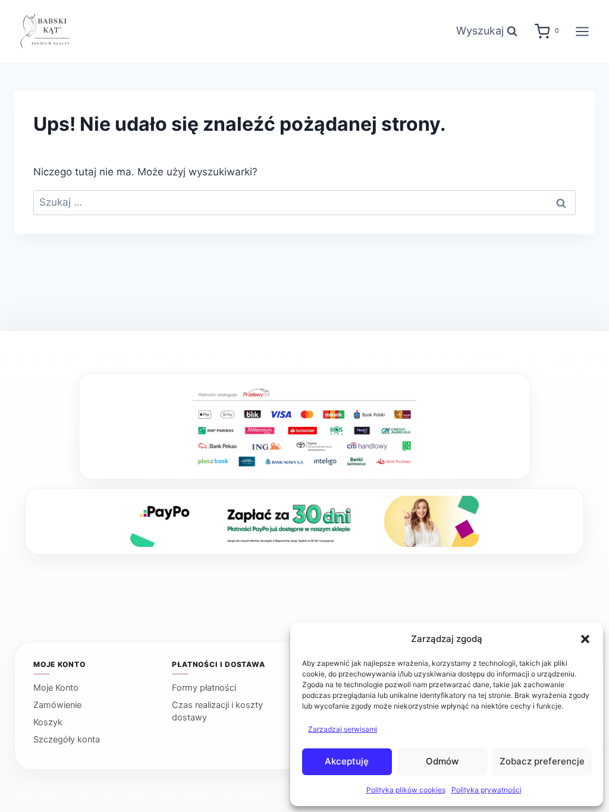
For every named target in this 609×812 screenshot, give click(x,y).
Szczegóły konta (66, 739)
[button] (585, 639)
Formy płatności (204, 687)
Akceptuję (347, 761)
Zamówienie (57, 705)
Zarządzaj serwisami (342, 729)
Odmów (442, 761)
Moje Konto (56, 687)
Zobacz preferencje (542, 761)
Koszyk (47, 722)
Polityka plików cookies (405, 789)
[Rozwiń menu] (582, 31)
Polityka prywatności (486, 789)
